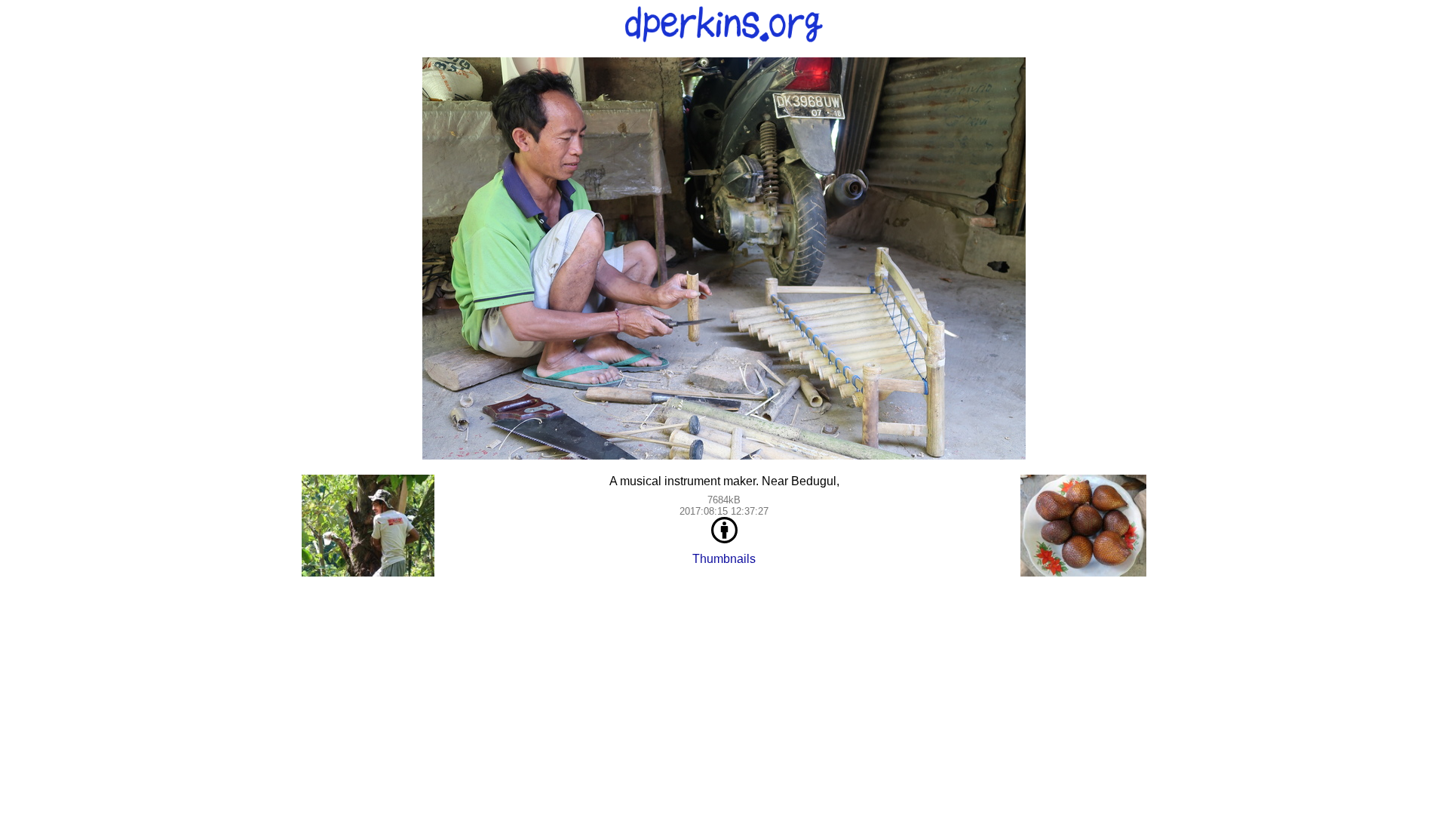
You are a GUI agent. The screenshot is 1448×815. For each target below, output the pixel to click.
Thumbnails (724, 558)
